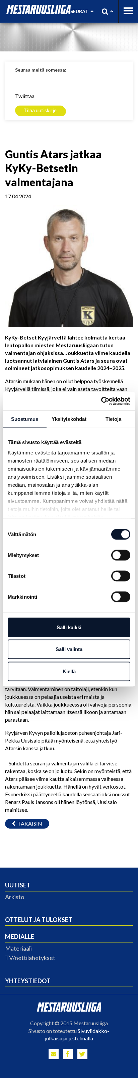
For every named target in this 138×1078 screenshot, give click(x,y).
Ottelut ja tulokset (38, 919)
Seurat (79, 11)
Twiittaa (24, 96)
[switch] (120, 555)
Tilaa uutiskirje (40, 110)
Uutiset (17, 885)
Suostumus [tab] (24, 419)
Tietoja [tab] (114, 419)
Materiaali (18, 948)
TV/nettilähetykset (30, 957)
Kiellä (69, 671)
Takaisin (28, 823)
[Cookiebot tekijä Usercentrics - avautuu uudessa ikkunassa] (101, 401)
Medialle (19, 936)
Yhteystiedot (28, 981)
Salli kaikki (69, 627)
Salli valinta (69, 649)
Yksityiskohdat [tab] (69, 419)
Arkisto (14, 897)
